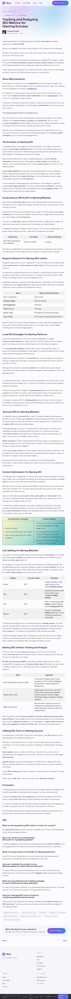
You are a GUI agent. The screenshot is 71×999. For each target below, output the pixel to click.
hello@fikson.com (42, 977)
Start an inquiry (59, 3)
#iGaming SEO (42, 912)
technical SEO (53, 96)
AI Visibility (40, 963)
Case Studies (26, 3)
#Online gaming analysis (10, 916)
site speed (16, 535)
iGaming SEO (32, 89)
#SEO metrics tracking (51, 916)
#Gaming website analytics (11, 912)
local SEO (30, 121)
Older (65, 941)
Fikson (8, 3)
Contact (4, 987)
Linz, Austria (40, 983)
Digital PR (39, 969)
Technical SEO (41, 966)
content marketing (38, 628)
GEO (38, 960)
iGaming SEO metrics (29, 652)
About (35, 3)
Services (17, 3)
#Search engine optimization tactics (31, 916)
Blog (40, 3)
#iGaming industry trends (29, 912)
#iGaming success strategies (58, 912)
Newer (4, 941)
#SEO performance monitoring (12, 919)
